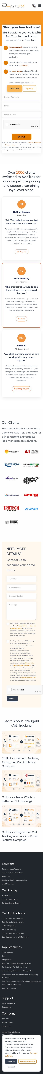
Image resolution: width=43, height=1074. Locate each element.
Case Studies (7, 952)
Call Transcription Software (13, 922)
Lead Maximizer (8, 884)
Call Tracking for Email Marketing (15, 937)
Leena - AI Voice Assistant (12, 873)
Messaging (6, 876)
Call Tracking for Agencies (12, 918)
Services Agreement (34, 142)
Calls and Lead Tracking (11, 869)
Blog (3, 956)
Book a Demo (7, 1022)
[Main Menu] (39, 5)
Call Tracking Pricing (10, 899)
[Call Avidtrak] (34, 6)
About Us (5, 1019)
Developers (6, 1007)
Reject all (11, 1067)
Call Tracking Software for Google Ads (17, 971)
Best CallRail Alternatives (12, 985)
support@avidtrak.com (11, 1032)
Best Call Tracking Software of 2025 (16, 963)
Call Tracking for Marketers (13, 933)
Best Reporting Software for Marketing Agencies (21, 981)
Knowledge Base (8, 1003)
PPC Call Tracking (9, 929)
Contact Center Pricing (11, 903)
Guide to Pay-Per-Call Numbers (14, 967)
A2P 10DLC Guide (9, 988)
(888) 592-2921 (20, 680)
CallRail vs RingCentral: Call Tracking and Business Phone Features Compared (20, 836)
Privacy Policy (10, 145)
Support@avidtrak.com (28, 678)
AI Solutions (6, 896)
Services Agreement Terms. (22, 665)
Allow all (11, 1061)
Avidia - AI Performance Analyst (14, 880)
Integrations (7, 960)
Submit (21, 137)
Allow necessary (27, 1061)
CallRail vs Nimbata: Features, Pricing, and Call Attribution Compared (20, 762)
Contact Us (6, 1026)
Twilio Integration (9, 926)
